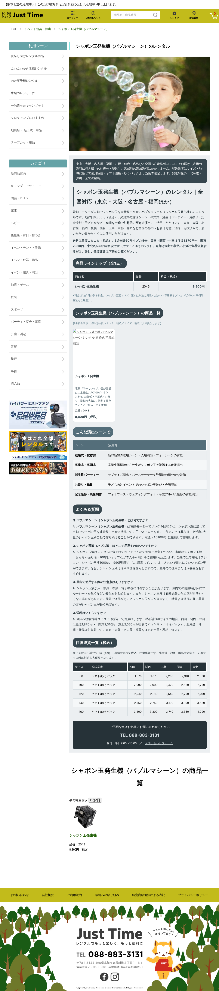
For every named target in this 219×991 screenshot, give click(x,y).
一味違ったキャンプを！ (27, 105)
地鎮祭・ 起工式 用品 (26, 130)
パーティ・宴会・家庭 (26, 321)
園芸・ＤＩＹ (20, 198)
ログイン (174, 18)
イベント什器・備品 (24, 260)
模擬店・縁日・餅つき (26, 235)
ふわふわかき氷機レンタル (29, 68)
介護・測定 (18, 334)
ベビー (15, 223)
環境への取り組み (107, 895)
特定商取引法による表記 (148, 895)
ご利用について (93, 18)
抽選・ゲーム (20, 284)
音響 (14, 346)
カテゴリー (72, 18)
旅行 (14, 358)
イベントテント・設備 (26, 247)
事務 (14, 371)
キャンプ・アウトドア (26, 186)
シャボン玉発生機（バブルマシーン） (83, 29)
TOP (14, 29)
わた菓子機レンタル (24, 80)
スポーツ (17, 309)
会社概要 (48, 895)
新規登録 (193, 18)
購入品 (15, 383)
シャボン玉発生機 (87, 286)
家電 (14, 210)
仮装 (14, 297)
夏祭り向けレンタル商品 (27, 56)
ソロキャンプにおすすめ (27, 117)
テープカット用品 (23, 142)
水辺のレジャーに (23, 93)
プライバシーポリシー (193, 895)
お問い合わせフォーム (159, 743)
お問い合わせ (20, 895)
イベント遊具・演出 (37, 29)
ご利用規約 (74, 895)
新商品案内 (18, 173)
